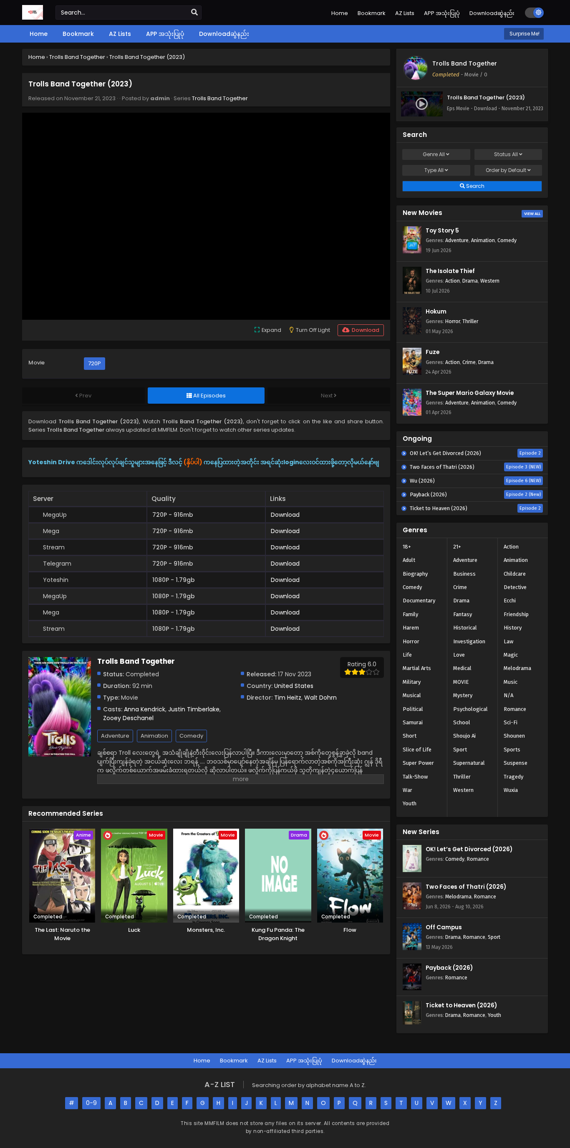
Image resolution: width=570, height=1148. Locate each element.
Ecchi (510, 600)
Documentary (419, 600)
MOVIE (461, 682)
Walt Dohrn (320, 697)
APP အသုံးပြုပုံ (442, 13)
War (407, 790)
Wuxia (511, 790)
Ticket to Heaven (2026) (461, 1005)
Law (508, 641)
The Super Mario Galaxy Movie (470, 393)
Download (285, 515)
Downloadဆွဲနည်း (492, 13)
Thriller (470, 321)
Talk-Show (415, 777)
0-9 (91, 1103)
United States (293, 686)
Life (407, 655)
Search (474, 186)
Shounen (514, 736)
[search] (194, 12)
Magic (511, 655)
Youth (409, 803)
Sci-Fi (510, 722)
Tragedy (513, 777)
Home (339, 13)
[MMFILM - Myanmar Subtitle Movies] (32, 17)
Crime (469, 362)
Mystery (462, 695)
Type (434, 170)
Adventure (115, 736)
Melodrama (517, 668)
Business (464, 574)
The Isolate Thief (450, 271)
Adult (409, 560)
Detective (515, 587)
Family (410, 614)
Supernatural (469, 763)
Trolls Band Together (220, 98)
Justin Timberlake (193, 709)
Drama (470, 281)
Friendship (516, 614)
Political (413, 709)
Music (510, 682)
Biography (415, 574)
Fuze (432, 352)
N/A (508, 695)
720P (94, 363)
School (461, 722)
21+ (457, 547)
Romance (515, 709)
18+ (407, 547)
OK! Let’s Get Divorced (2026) (469, 849)
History (513, 628)
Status (506, 154)
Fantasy (462, 614)
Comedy (191, 736)
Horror (452, 321)
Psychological (470, 709)
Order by (506, 170)
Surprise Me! (524, 33)
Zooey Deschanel (128, 718)
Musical (412, 695)
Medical (462, 668)
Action (452, 281)
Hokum (436, 312)
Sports (512, 749)
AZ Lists (404, 13)
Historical (465, 628)
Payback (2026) (449, 968)
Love (459, 655)
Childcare (515, 574)
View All (532, 213)
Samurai (413, 722)
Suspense (515, 763)
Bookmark (372, 13)
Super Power (418, 763)
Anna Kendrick (144, 709)
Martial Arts (417, 668)
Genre (434, 154)
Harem (411, 628)
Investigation (469, 641)
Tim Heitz (287, 697)
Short (409, 736)
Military (412, 682)
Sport (460, 749)
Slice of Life (417, 749)
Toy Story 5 (442, 231)
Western (489, 281)
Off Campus (444, 927)
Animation (154, 736)
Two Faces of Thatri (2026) (466, 887)
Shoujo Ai (464, 736)
